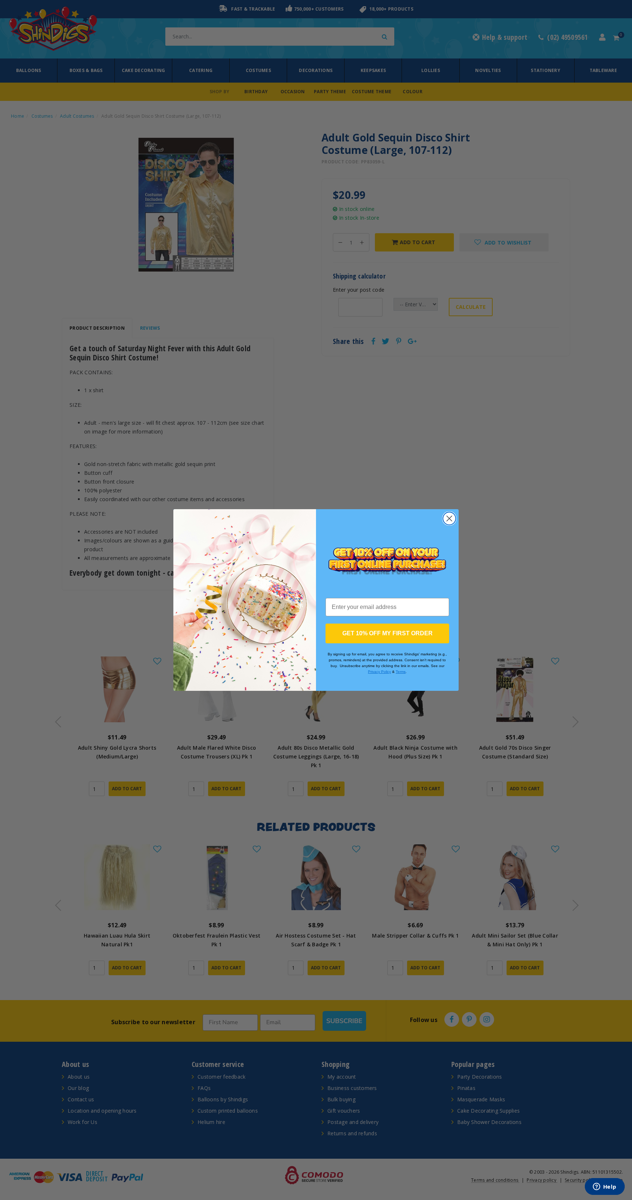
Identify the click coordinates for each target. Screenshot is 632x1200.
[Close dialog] (449, 518)
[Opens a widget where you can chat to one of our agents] (604, 1187)
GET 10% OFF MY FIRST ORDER (387, 633)
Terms (401, 672)
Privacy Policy (379, 672)
